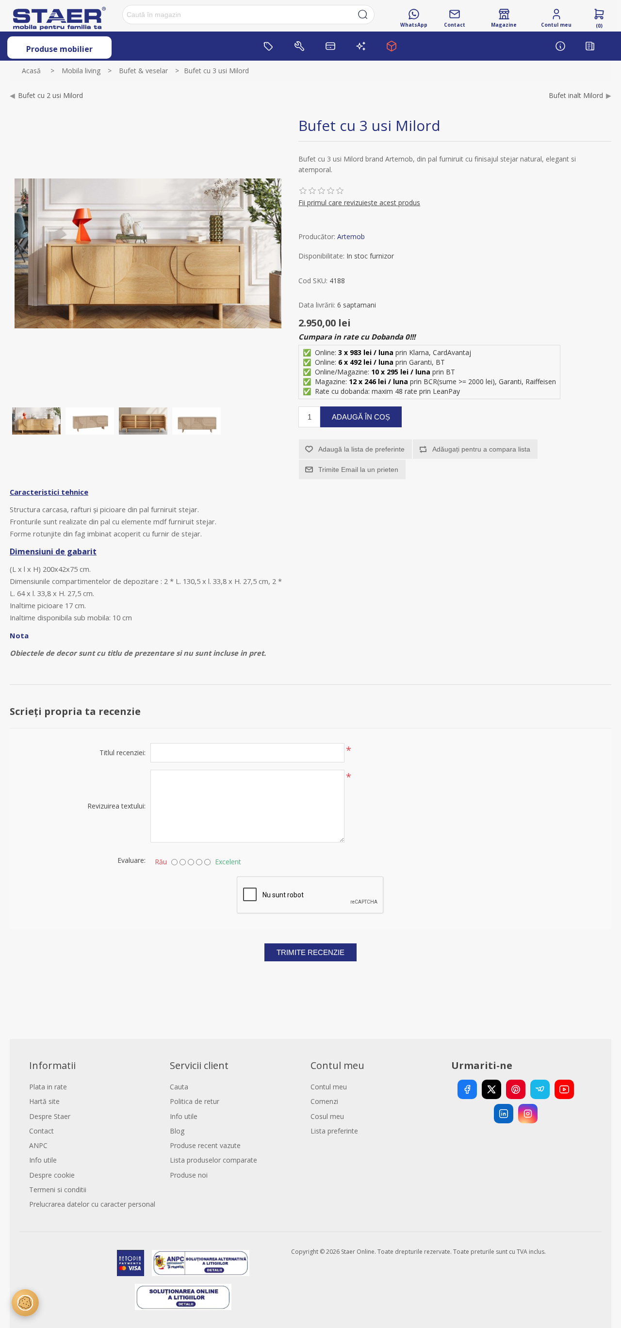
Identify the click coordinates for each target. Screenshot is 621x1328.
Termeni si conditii (57, 1189)
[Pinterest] (515, 1089)
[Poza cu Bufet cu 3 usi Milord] (36, 421)
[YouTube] (564, 1089)
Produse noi (189, 1175)
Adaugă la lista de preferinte (361, 449)
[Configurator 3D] (391, 46)
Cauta (179, 1086)
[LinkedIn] (503, 1113)
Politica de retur (194, 1101)
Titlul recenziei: (122, 752)
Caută (363, 14)
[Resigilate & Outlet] (268, 46)
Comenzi (324, 1101)
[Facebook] (467, 1089)
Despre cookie (52, 1175)
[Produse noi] (361, 46)
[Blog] (590, 46)
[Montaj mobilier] (299, 46)
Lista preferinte (334, 1130)
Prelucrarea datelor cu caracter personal (92, 1204)
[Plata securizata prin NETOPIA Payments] (130, 1263)
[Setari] (25, 1302)
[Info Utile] (560, 46)
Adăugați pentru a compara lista (481, 449)
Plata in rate (48, 1086)
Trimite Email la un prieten (358, 469)
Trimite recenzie (310, 952)
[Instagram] (528, 1113)
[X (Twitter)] (491, 1089)
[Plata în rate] (330, 46)
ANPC (38, 1145)
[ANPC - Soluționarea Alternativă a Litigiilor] (200, 1263)
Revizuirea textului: (116, 805)
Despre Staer (49, 1116)
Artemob (351, 236)
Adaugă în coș (361, 417)
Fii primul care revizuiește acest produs (359, 202)
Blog (177, 1130)
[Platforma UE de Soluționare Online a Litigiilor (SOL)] (183, 1297)
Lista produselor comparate (213, 1160)
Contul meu (328, 1086)
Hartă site (44, 1101)
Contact (41, 1130)
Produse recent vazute (205, 1145)
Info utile (43, 1160)
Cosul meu (327, 1116)
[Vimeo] (540, 1089)
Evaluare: (131, 860)
